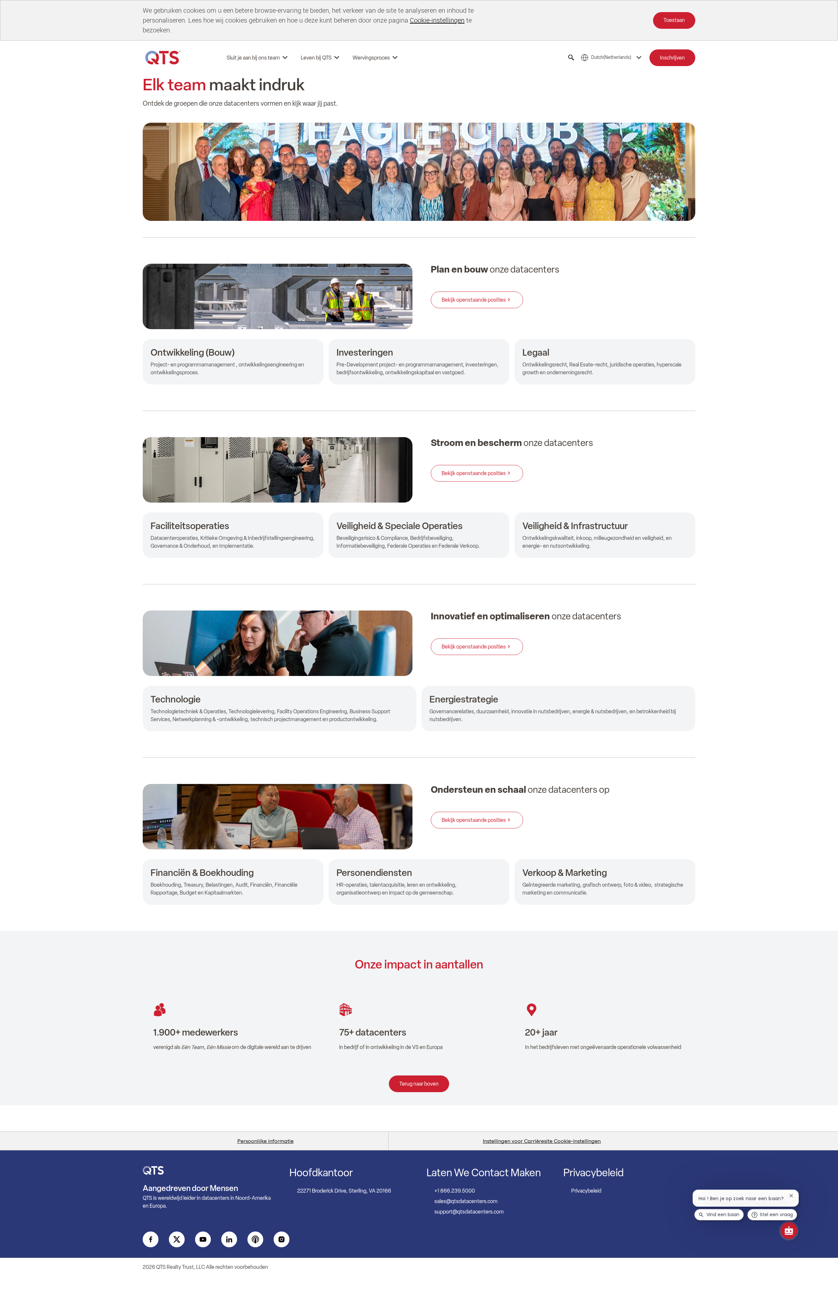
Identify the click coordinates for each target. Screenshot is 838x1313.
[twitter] (177, 1239)
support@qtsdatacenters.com (469, 1212)
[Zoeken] (571, 58)
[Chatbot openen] (788, 1230)
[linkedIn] (229, 1239)
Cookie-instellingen (437, 20)
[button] (672, 57)
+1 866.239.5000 (454, 1191)
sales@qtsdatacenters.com (466, 1201)
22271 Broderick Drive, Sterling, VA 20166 (344, 1191)
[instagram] (281, 1239)
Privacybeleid (586, 1191)
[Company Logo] (163, 57)
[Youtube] (203, 1239)
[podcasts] (255, 1239)
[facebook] (150, 1239)
